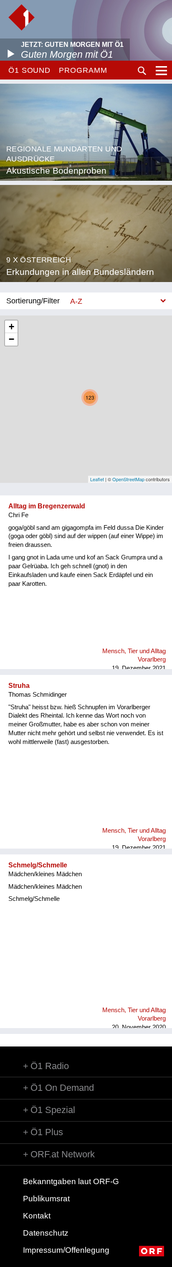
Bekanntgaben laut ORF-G (71, 1181)
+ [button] (11, 326)
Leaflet (97, 479)
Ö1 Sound (29, 70)
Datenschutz (45, 1233)
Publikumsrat (46, 1198)
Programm (83, 70)
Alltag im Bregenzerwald (46, 506)
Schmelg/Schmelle (37, 865)
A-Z (76, 301)
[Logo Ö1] (21, 17)
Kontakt (37, 1215)
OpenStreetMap (128, 479)
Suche (142, 71)
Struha (19, 685)
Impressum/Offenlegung (66, 1250)
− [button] (11, 339)
